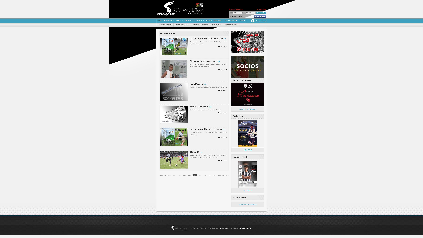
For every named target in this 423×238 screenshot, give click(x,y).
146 (184, 175)
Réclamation (216, 25)
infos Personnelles (165, 25)
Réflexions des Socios (200, 25)
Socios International (231, 20)
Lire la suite (222, 46)
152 (214, 175)
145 (179, 175)
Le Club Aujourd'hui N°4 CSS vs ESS (206, 38)
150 (205, 175)
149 (200, 175)
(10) (210, 107)
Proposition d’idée (231, 25)
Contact (242, 20)
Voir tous (248, 150)
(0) (225, 39)
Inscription (261, 9)
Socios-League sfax (199, 106)
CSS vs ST (194, 152)
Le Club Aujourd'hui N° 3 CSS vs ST (206, 129)
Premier (162, 175)
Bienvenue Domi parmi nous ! (203, 61)
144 (174, 175)
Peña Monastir (197, 84)
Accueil (160, 20)
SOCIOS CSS (222, 228)
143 (169, 175)
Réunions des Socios (182, 25)
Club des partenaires (247, 109)
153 (219, 175)
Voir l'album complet (248, 204)
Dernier (225, 175)
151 (210, 175)
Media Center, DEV (245, 228)
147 (189, 175)
